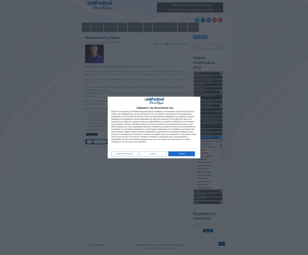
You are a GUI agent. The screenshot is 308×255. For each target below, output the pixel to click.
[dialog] (154, 127)
